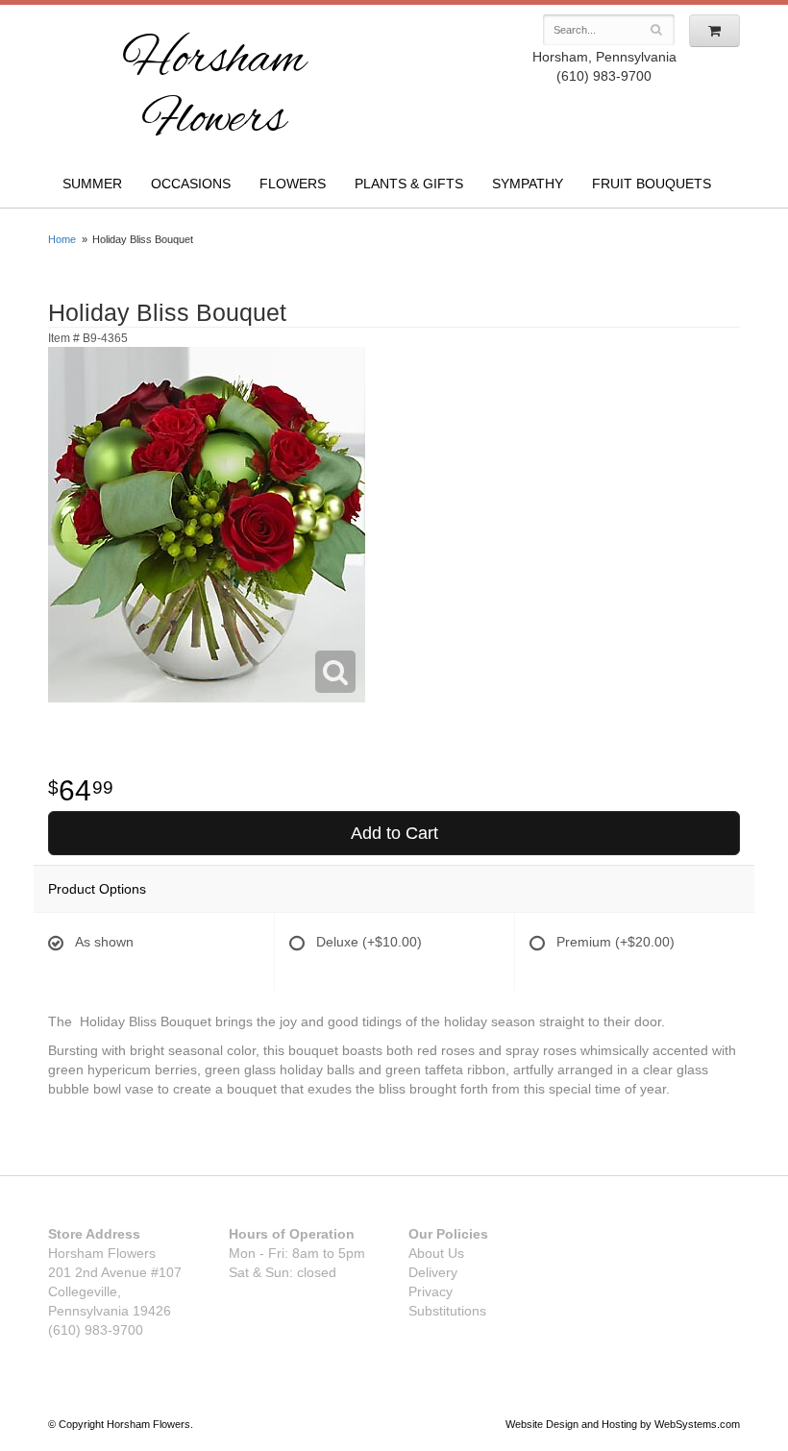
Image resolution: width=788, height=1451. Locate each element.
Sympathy (527, 183)
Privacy (430, 1291)
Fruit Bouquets (651, 183)
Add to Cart (394, 833)
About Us (436, 1253)
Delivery (432, 1272)
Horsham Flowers (214, 91)
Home (62, 239)
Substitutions (447, 1310)
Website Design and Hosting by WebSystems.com (622, 1424)
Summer (92, 183)
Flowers (292, 183)
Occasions (191, 183)
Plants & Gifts (409, 183)
